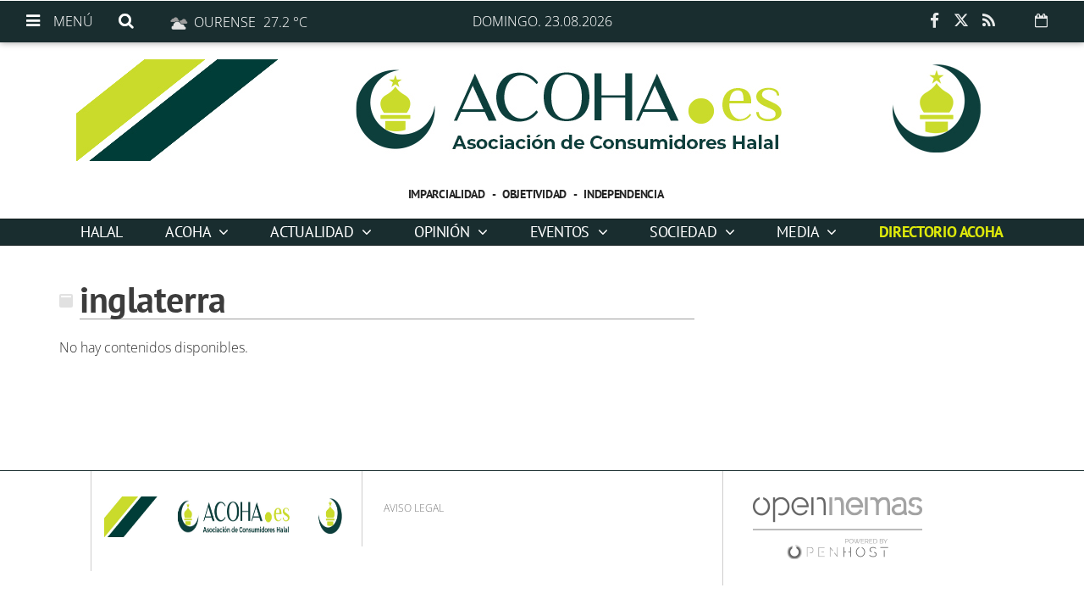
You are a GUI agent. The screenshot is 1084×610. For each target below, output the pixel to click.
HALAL (101, 231)
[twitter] (961, 21)
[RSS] (988, 21)
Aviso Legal (414, 508)
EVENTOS (562, 231)
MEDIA (799, 231)
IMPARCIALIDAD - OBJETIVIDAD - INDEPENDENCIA (536, 194)
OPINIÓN (443, 231)
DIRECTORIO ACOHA (941, 231)
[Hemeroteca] (1041, 20)
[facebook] (934, 21)
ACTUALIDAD (313, 231)
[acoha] (542, 110)
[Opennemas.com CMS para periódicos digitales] (837, 527)
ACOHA (189, 231)
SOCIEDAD (685, 231)
